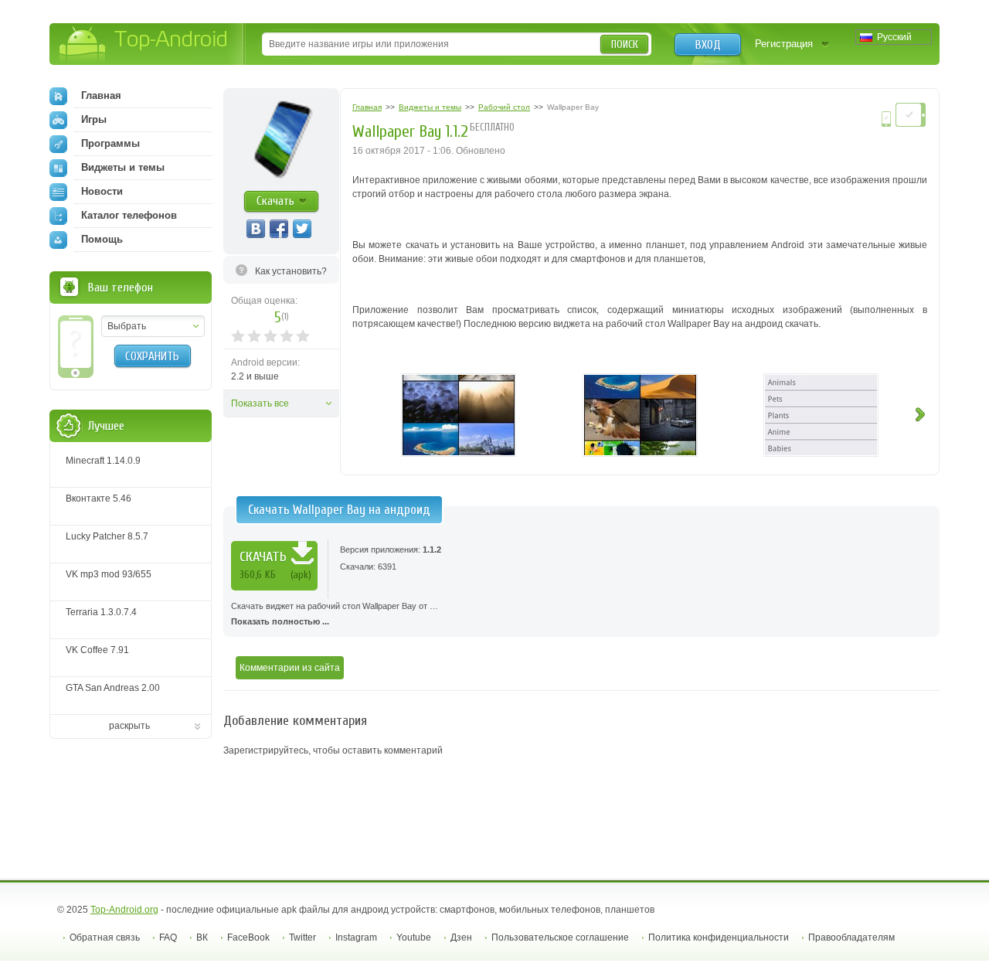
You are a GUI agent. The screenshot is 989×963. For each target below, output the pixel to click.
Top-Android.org (124, 909)
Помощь (102, 239)
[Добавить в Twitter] (302, 228)
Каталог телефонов (129, 215)
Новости (102, 191)
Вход (708, 45)
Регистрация (784, 43)
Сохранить (152, 356)
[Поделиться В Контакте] (255, 228)
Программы (110, 143)
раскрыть (129, 725)
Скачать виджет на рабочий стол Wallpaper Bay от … (334, 613)
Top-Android (144, 45)
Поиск (624, 44)
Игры (94, 119)
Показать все (260, 403)
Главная (101, 95)
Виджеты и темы (123, 167)
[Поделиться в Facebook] (279, 228)
